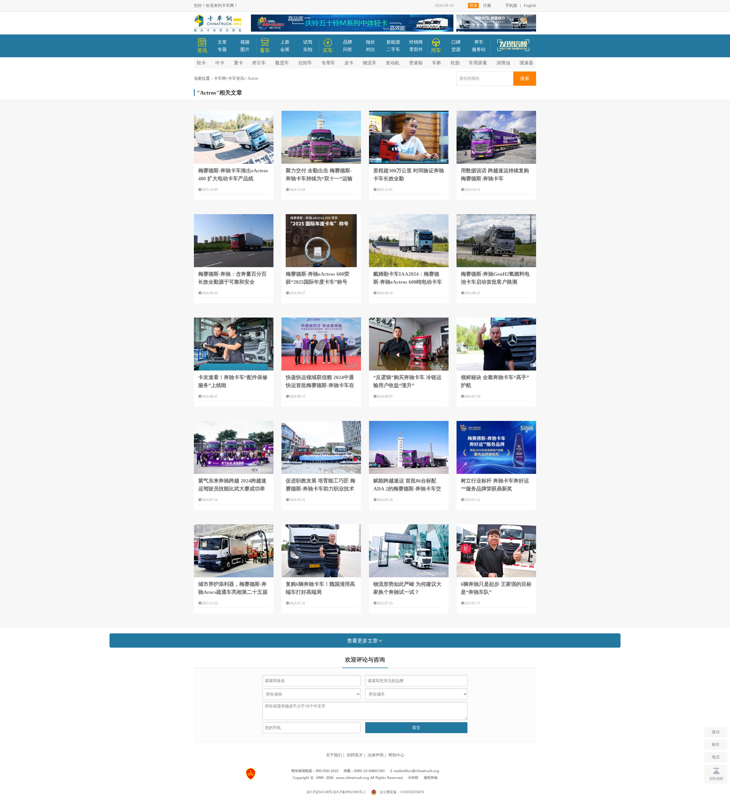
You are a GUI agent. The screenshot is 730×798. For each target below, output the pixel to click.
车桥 (436, 62)
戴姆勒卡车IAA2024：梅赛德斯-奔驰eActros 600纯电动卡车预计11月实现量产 (407, 282)
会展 (284, 49)
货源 (456, 49)
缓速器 (526, 62)
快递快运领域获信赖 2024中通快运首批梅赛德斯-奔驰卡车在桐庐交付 (320, 385)
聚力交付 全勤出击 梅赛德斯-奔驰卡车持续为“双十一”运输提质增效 (319, 178)
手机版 (511, 5)
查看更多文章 (362, 641)
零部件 (416, 49)
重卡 (238, 62)
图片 (245, 49)
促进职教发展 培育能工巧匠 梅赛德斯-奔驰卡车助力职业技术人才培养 (320, 489)
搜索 (524, 78)
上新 (284, 42)
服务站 (479, 49)
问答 (347, 49)
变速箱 (416, 62)
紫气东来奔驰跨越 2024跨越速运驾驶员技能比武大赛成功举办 (232, 489)
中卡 (219, 62)
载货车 (282, 62)
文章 (222, 42)
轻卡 (201, 62)
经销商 (416, 42)
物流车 (369, 62)
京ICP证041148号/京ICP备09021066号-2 (335, 792)
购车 (716, 744)
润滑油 (503, 62)
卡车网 (220, 78)
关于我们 (334, 755)
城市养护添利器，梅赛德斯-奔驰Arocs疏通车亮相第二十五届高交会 (232, 592)
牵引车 (259, 62)
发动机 (393, 62)
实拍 (307, 49)
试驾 (307, 42)
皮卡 (349, 62)
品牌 (347, 42)
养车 (478, 42)
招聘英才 (355, 755)
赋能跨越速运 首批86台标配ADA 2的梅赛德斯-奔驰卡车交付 (407, 489)
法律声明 (376, 755)
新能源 (393, 42)
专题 (222, 49)
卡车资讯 (236, 78)
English (530, 5)
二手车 (393, 49)
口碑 (456, 42)
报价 (370, 42)
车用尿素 (478, 62)
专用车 (328, 62)
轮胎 (455, 62)
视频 (245, 42)
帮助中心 (396, 755)
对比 (370, 49)
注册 (487, 5)
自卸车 (305, 62)
